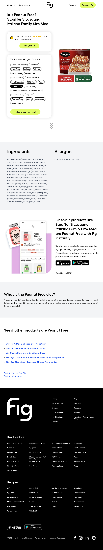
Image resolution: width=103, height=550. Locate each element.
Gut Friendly (57, 492)
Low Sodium (57, 497)
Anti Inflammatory (37, 443)
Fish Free (36, 69)
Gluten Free (30, 73)
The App (72, 5)
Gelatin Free (16, 73)
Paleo (41, 82)
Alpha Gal (33, 488)
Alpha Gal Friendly (19, 65)
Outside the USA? (64, 273)
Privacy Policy (40, 538)
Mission (77, 412)
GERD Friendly (79, 448)
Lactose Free (17, 77)
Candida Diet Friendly (61, 443)
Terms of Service (25, 538)
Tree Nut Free (17, 99)
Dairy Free (15, 69)
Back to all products (13, 376)
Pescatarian (30, 86)
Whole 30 (33, 511)
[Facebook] (75, 538)
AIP (8, 488)
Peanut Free (16, 86)
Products (77, 403)
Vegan (29, 99)
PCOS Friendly (13, 461)
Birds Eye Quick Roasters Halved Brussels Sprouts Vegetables (35, 357)
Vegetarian (39, 99)
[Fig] (50, 5)
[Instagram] (81, 538)
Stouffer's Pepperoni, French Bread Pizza (25, 348)
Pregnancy (11, 506)
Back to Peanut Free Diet (15, 373)
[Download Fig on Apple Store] (14, 527)
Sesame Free (36, 90)
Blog (75, 399)
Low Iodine (11, 457)
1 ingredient (37, 36)
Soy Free (29, 95)
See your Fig (87, 5)
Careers (55, 421)
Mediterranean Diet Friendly (37, 457)
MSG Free (31, 82)
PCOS (54, 502)
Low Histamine (17, 82)
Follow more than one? (25, 112)
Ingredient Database (56, 538)
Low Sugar (78, 497)
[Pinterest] (94, 538)
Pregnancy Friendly (19, 90)
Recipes (55, 408)
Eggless (26, 69)
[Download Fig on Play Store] (33, 527)
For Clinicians (57, 417)
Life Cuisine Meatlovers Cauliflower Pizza (25, 353)
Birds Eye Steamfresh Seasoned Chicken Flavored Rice (32, 362)
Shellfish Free (17, 95)
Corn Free (34, 65)
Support (77, 408)
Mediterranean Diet (15, 502)
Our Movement (58, 412)
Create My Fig (57, 403)
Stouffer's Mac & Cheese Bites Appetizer (26, 344)
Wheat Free (16, 103)
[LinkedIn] (87, 538)
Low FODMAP (31, 77)
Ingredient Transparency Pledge (84, 418)
